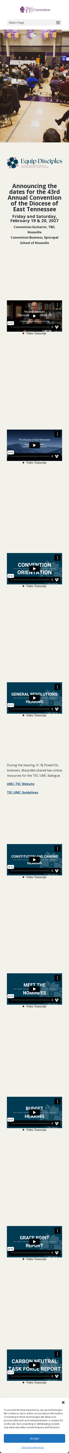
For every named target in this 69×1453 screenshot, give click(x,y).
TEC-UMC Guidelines (22, 792)
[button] (63, 1402)
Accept (34, 1438)
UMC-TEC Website (20, 784)
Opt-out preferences (32, 1447)
